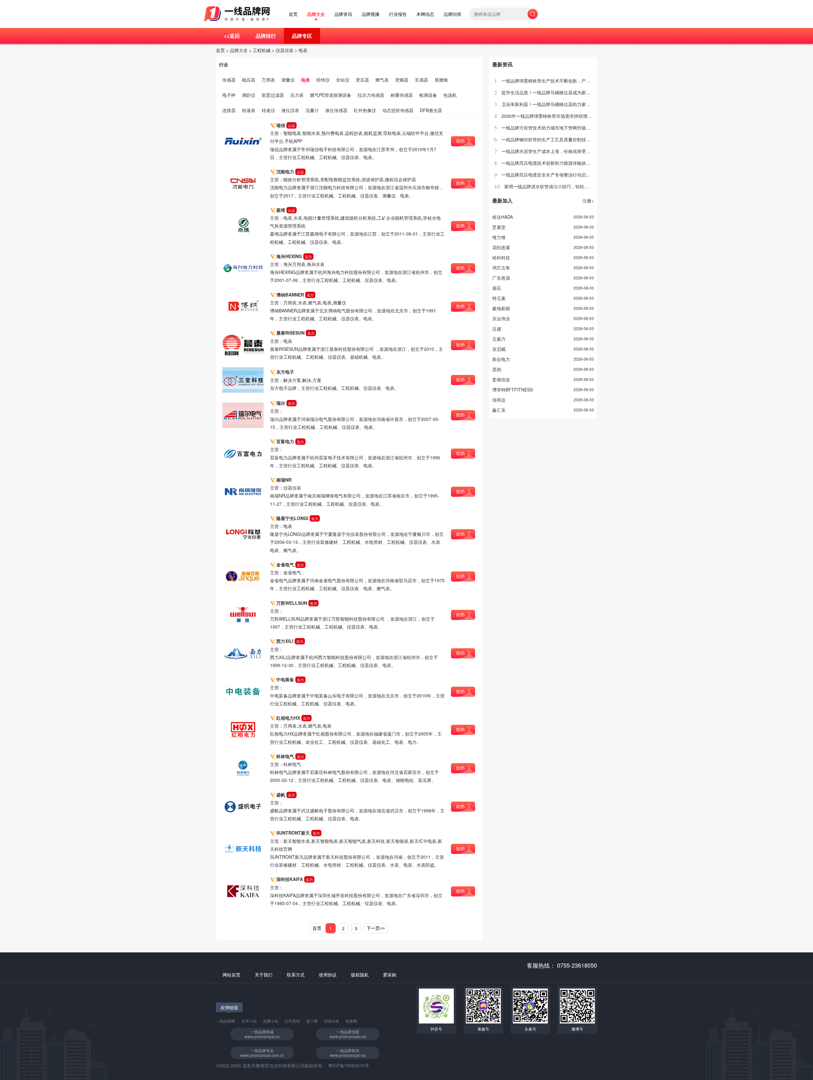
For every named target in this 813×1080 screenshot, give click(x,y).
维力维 (499, 237)
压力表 (297, 95)
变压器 (362, 80)
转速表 (248, 110)
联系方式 (296, 974)
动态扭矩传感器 (397, 110)
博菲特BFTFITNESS (512, 389)
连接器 (229, 110)
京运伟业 (501, 318)
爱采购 (389, 974)
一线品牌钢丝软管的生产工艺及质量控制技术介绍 (550, 139)
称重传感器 (402, 95)
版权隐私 (360, 974)
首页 (293, 14)
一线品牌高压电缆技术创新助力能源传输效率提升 (550, 163)
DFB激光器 (431, 110)
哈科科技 (501, 257)
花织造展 (501, 247)
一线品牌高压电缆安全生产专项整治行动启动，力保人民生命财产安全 (570, 174)
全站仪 (342, 80)
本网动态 (425, 14)
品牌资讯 (343, 14)
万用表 (268, 80)
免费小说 (270, 1020)
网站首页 (231, 974)
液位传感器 (336, 110)
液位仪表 (290, 110)
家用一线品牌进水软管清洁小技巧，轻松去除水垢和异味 (559, 186)
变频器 (401, 80)
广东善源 (501, 278)
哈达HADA (502, 217)
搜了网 (312, 1020)
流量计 (312, 110)
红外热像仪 (365, 110)
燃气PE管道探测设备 (330, 95)
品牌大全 (316, 14)
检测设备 (428, 95)
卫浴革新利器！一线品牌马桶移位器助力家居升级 (550, 104)
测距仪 (248, 95)
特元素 (499, 298)
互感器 (421, 80)
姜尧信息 (501, 379)
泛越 (496, 328)
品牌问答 (452, 14)
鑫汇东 (499, 410)
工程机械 (262, 50)
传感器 (229, 80)
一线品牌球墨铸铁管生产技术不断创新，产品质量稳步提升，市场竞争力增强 (577, 80)
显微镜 (441, 80)
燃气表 (382, 80)
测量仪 (288, 80)
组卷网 (351, 1020)
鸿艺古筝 (501, 267)
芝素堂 (499, 227)
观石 (496, 288)
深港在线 (331, 1020)
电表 (303, 50)
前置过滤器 (273, 95)
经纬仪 (323, 80)
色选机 (450, 95)
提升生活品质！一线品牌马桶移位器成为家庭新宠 (550, 92)
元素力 (499, 339)
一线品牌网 (225, 1020)
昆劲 (496, 369)
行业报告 (398, 14)
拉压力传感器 (371, 95)
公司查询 (292, 1020)
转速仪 (268, 110)
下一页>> (375, 928)
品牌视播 (371, 14)
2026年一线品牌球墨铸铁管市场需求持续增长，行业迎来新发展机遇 (568, 116)
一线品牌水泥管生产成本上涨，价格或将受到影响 (550, 151)
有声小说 (249, 1020)
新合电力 (501, 359)
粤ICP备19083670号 (348, 1065)
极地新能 (501, 308)
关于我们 (263, 974)
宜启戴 (499, 349)
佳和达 (499, 400)
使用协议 (328, 974)
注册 (588, 200)
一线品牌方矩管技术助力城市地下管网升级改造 (548, 127)
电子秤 (229, 95)
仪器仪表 (284, 50)
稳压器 (248, 80)
